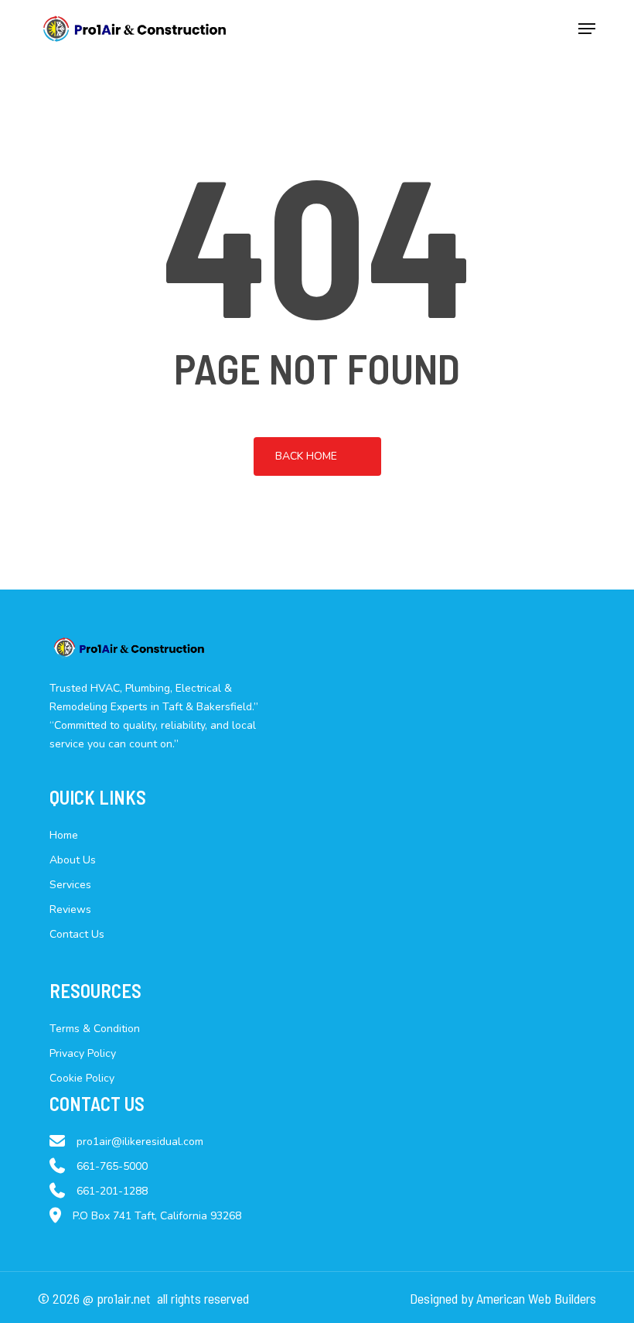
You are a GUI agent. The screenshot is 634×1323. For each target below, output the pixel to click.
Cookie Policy (81, 1078)
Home (63, 835)
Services (70, 884)
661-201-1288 (112, 1191)
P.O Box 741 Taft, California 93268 (157, 1215)
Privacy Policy (82, 1053)
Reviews (70, 909)
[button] (586, 28)
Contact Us (76, 934)
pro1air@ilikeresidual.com (140, 1141)
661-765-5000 (112, 1166)
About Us (72, 860)
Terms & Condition (94, 1028)
